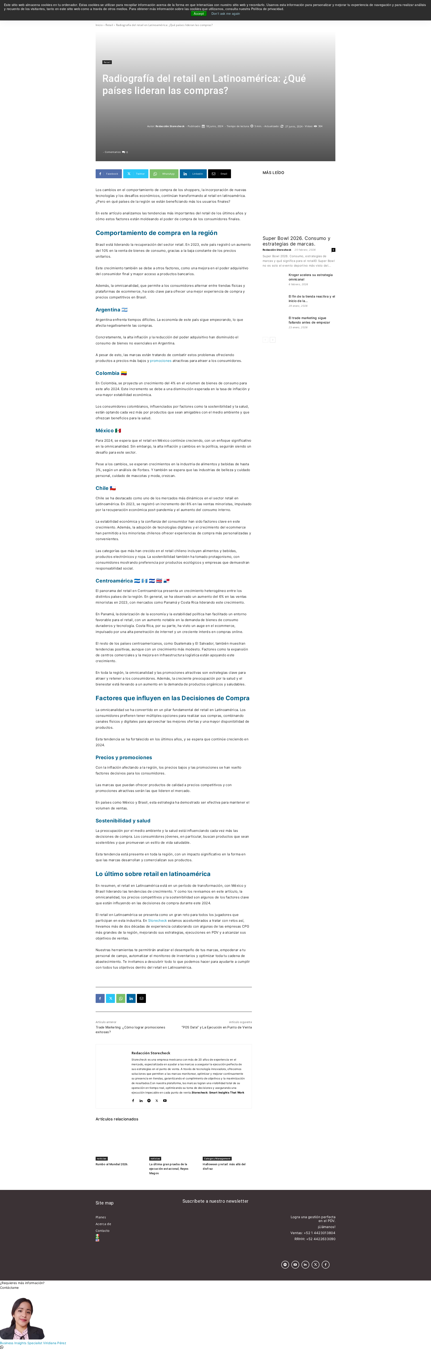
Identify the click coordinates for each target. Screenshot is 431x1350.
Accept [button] (199, 13)
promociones (161, 361)
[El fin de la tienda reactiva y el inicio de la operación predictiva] (274, 302)
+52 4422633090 (320, 1239)
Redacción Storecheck (170, 126)
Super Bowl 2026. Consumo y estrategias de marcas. (296, 241)
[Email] (141, 998)
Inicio (99, 25)
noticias (101, 1158)
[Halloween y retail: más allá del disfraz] (227, 1143)
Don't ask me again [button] (225, 13)
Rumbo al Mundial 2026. (112, 1164)
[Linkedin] (131, 998)
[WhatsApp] (120, 998)
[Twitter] (110, 998)
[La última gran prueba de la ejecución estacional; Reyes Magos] (173, 1143)
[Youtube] (165, 1099)
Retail (109, 25)
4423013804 (324, 1233)
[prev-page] (265, 340)
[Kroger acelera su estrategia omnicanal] (274, 280)
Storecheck (157, 920)
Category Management (217, 1158)
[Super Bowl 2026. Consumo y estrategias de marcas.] (299, 206)
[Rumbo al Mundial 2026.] (120, 1143)
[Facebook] (100, 998)
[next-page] (272, 340)
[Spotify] (149, 1099)
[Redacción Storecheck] (124, 126)
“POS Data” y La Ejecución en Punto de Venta (217, 1027)
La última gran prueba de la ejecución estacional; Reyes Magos (169, 1169)
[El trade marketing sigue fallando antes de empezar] (274, 323)
